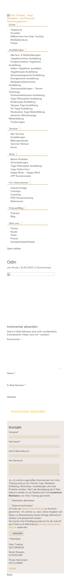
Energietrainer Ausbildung (25, 78)
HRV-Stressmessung (22, 197)
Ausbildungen (16, 50)
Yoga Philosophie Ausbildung (26, 98)
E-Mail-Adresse (16, 385)
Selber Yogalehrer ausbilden (26, 68)
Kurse (12, 24)
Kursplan (15, 33)
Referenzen (17, 201)
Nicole (14, 231)
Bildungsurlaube (19, 140)
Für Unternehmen (18, 182)
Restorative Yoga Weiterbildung (28, 112)
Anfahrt (12, 568)
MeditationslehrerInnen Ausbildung (22, 83)
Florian (14, 228)
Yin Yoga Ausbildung (22, 108)
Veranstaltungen (19, 162)
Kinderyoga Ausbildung (23, 101)
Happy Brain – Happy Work (25, 172)
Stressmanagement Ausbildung (27, 75)
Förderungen (18, 122)
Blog (13, 216)
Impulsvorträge (19, 188)
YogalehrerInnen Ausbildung (26, 58)
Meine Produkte (19, 159)
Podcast (15, 213)
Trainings (16, 191)
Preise (14, 43)
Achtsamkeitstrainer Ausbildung (28, 95)
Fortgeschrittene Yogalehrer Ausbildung (25, 63)
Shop (12, 154)
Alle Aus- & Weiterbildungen (26, 55)
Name (11, 373)
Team (14, 235)
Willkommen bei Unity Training (27, 36)
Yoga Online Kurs (20, 169)
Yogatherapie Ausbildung (24, 71)
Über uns (14, 223)
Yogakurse (16, 29)
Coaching (16, 194)
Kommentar (14, 339)
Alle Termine (17, 134)
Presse (14, 238)
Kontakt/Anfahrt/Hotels (23, 241)
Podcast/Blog (16, 208)
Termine (13, 128)
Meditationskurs (19, 39)
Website (11, 397)
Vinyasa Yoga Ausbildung (24, 105)
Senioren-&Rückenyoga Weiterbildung (22, 117)
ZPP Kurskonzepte (21, 176)
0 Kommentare (43, 267)
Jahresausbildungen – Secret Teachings (25, 90)
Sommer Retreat (20, 143)
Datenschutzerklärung (32, 509)
